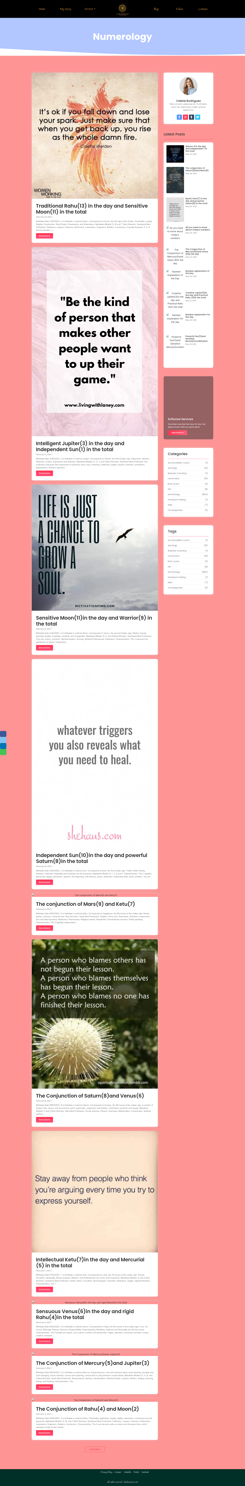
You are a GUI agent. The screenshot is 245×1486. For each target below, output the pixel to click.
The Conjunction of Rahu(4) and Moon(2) (87, 1409)
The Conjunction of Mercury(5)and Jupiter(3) (92, 1363)
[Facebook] (3, 734)
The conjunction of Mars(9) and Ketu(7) (85, 904)
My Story (65, 9)
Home (42, 9)
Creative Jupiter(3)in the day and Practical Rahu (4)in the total (196, 295)
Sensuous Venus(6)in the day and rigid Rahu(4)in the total (85, 1314)
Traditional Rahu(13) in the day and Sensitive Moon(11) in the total (92, 209)
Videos (179, 9)
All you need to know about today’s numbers (197, 228)
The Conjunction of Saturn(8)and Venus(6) (90, 1096)
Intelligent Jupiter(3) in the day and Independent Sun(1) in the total (80, 446)
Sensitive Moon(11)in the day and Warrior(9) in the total (94, 621)
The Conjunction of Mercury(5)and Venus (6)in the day (196, 251)
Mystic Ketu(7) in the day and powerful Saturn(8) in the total (196, 201)
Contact (202, 9)
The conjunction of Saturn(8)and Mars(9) (197, 169)
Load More (94, 1449)
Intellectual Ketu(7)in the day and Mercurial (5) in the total (90, 1263)
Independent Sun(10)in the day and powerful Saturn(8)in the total (91, 858)
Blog (156, 9)
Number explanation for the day (197, 315)
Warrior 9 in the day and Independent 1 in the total (196, 148)
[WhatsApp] (3, 752)
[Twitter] (3, 740)
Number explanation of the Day (197, 272)
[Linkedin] (3, 746)
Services (89, 9)
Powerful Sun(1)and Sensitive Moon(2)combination (196, 338)
